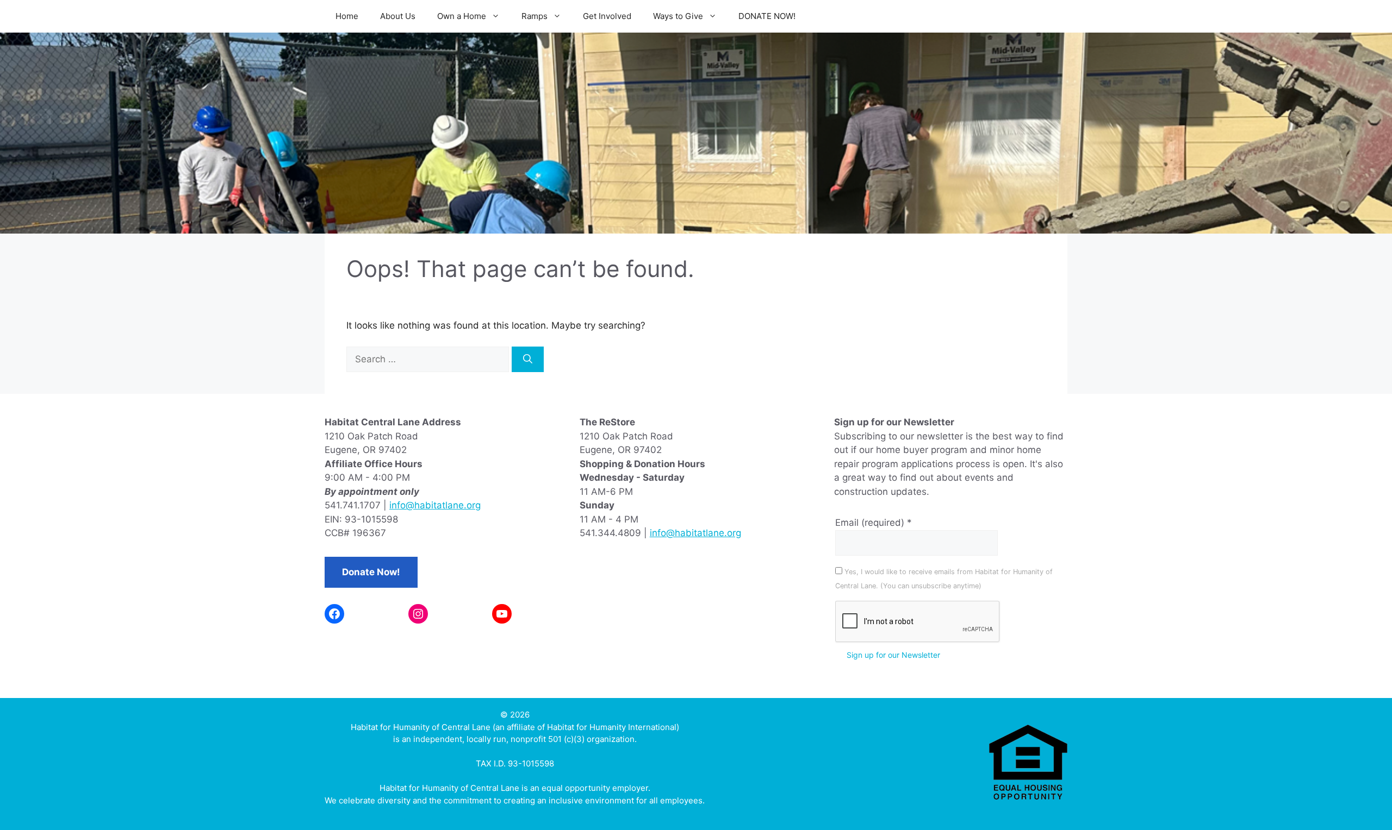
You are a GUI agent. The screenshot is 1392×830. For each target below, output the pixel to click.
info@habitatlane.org (435, 505)
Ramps (534, 16)
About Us (397, 16)
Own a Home (461, 16)
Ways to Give (678, 16)
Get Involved (607, 16)
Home (346, 16)
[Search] (528, 360)
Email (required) (873, 522)
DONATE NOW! (767, 16)
